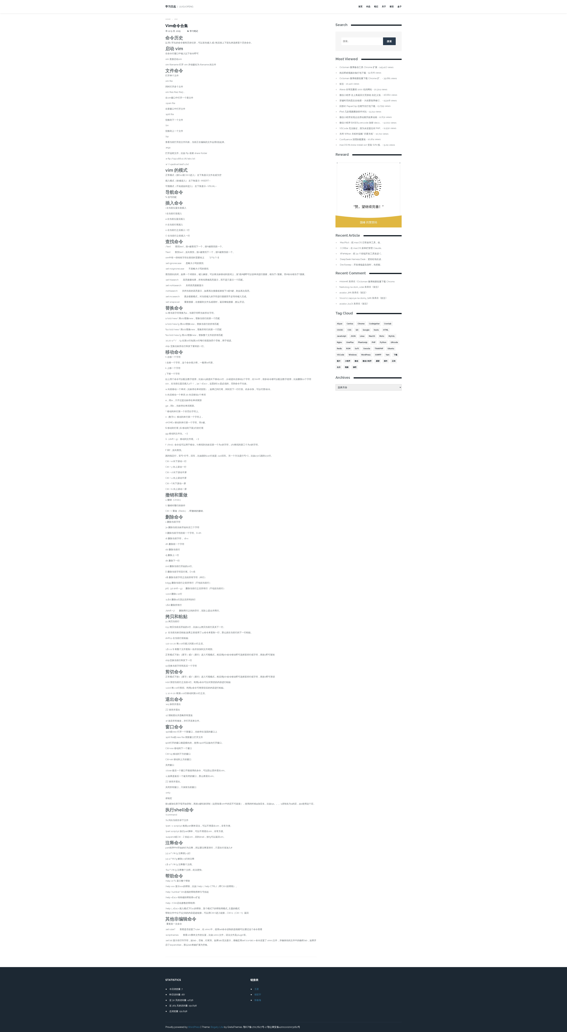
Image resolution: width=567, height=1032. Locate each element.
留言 (392, 6)
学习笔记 (194, 31)
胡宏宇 (257, 994)
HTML (385, 330)
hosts (376, 330)
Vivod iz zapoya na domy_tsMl (355, 298)
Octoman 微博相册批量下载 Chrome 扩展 (360, 78)
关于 (384, 6)
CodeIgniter (374, 324)
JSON (353, 336)
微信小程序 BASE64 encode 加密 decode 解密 (360, 123)
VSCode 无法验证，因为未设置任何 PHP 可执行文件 (360, 128)
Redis (339, 349)
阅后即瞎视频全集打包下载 (352, 73)
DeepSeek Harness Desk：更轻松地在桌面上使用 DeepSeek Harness (361, 259)
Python (383, 342)
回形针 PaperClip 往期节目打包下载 (357, 106)
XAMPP (378, 355)
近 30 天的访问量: (178, 1000)
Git (357, 330)
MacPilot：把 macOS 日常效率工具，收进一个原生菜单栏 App (361, 243)
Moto (381, 336)
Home (168, 19)
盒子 (399, 6)
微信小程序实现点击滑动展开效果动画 (358, 117)
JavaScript (341, 336)
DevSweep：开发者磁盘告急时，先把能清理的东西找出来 (361, 265)
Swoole (366, 349)
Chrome (361, 324)
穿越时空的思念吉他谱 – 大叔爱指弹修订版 (360, 101)
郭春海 (257, 1000)
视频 (346, 367)
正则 (393, 361)
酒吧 (354, 367)
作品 (368, 6)
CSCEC (340, 330)
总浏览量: (174, 1011)
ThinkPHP (379, 349)
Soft (357, 349)
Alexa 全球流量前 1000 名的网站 (355, 89)
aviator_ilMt (345, 292)
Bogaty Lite (217, 1027)
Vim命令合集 (176, 26)
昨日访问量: (175, 994)
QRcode (394, 342)
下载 (395, 355)
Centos (350, 324)
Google (366, 330)
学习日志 (170, 6)
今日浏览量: (175, 989)
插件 (385, 361)
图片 (338, 361)
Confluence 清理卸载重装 (352, 139)
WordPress (366, 355)
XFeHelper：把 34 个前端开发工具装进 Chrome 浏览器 (361, 254)
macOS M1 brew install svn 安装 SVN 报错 (360, 145)
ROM (348, 349)
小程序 (347, 361)
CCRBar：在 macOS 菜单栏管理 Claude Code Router (361, 248)
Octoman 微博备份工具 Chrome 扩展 (358, 67)
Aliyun (339, 324)
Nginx (339, 342)
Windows (353, 355)
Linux (362, 336)
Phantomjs (362, 342)
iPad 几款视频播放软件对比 (353, 112)
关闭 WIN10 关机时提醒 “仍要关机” (356, 134)
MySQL (392, 336)
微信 (356, 361)
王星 (256, 989)
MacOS (372, 336)
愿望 (377, 361)
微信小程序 (367, 361)
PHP (373, 342)
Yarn (387, 355)
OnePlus (350, 342)
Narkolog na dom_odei (351, 287)
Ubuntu (391, 349)
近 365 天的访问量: (179, 1005)
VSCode (340, 355)
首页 (360, 6)
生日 (338, 367)
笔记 (376, 6)
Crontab (387, 324)
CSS (349, 330)
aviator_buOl (346, 303)
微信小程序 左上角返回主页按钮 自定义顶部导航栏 (360, 95)
